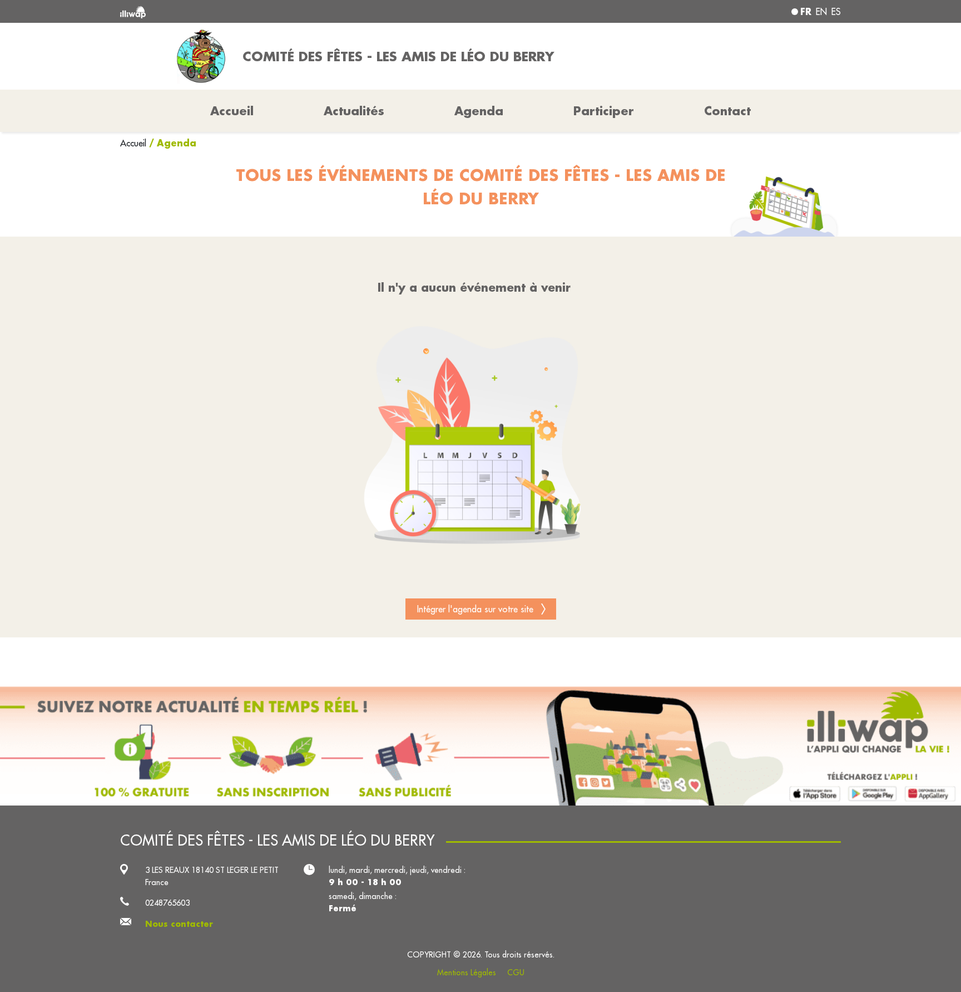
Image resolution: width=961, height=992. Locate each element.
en (821, 11)
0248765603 (167, 902)
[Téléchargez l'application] (480, 746)
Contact (727, 111)
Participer (603, 111)
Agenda (478, 111)
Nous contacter (179, 924)
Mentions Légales (466, 973)
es (836, 11)
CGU (515, 973)
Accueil (134, 143)
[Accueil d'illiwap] (266, 11)
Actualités (354, 111)
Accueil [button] (232, 111)
